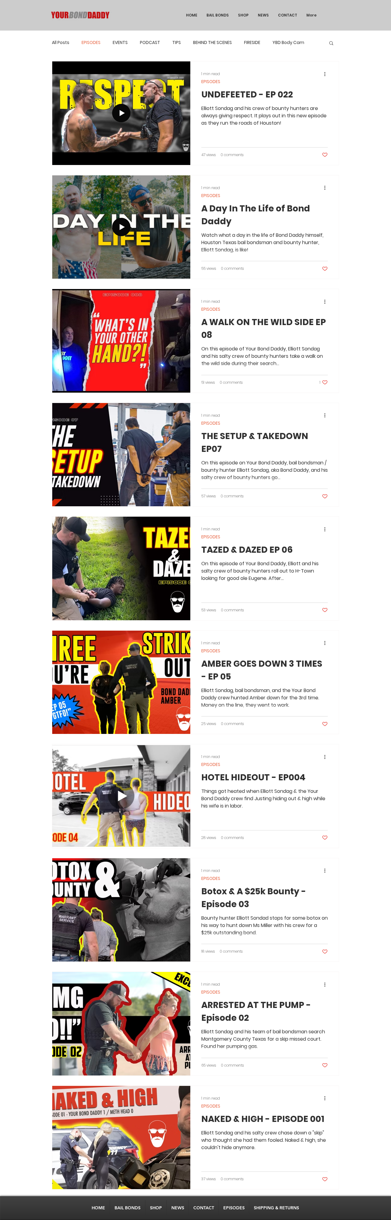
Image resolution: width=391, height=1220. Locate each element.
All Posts (60, 43)
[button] (331, 43)
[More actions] (327, 74)
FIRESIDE (252, 43)
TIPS (176, 43)
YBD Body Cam (288, 43)
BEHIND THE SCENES (212, 43)
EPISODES (91, 43)
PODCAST (150, 43)
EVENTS (120, 43)
